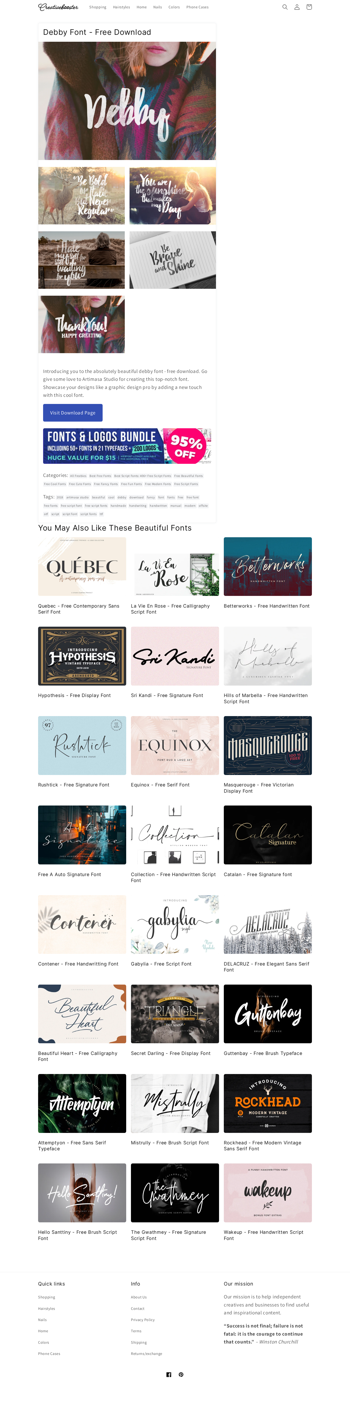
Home (43, 1330)
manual (175, 506)
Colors (43, 1342)
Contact (138, 1308)
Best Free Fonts (100, 476)
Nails (42, 1319)
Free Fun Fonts (131, 484)
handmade (118, 506)
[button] (285, 7)
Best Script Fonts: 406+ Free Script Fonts (142, 476)
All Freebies (78, 476)
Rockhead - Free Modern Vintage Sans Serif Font (262, 1146)
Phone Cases (49, 1353)
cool (111, 497)
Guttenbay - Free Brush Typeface (263, 1053)
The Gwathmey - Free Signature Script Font (168, 1235)
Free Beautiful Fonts (188, 476)
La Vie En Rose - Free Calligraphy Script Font (170, 609)
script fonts (88, 514)
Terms (136, 1330)
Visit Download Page (72, 412)
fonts (171, 497)
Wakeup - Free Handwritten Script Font (264, 1235)
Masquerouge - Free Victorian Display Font (259, 788)
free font (193, 497)
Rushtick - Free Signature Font (74, 785)
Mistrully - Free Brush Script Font (170, 1143)
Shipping (139, 1342)
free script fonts (96, 506)
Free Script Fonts (186, 484)
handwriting (138, 506)
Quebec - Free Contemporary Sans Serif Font (78, 609)
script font (70, 514)
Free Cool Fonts (55, 484)
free (180, 497)
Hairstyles (46, 1308)
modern (190, 506)
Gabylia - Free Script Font (161, 964)
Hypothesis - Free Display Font (74, 695)
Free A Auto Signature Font (69, 874)
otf (46, 514)
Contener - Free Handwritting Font (78, 964)
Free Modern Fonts (158, 484)
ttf (101, 514)
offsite (203, 506)
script (55, 514)
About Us (139, 1297)
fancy (151, 497)
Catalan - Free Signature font (258, 874)
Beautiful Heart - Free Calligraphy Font (77, 1056)
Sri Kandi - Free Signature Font (167, 695)
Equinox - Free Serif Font (160, 785)
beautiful (98, 497)
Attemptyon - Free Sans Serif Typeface (72, 1146)
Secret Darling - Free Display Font (170, 1053)
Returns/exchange (146, 1353)
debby (122, 497)
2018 (60, 497)
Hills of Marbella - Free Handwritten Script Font (266, 698)
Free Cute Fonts (80, 484)
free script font (71, 506)
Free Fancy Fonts (106, 484)
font (161, 497)
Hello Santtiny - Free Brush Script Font (77, 1235)
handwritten (158, 506)
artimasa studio (77, 497)
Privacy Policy (143, 1319)
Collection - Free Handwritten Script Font (173, 877)
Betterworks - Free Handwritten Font (267, 606)
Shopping (46, 1297)
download (137, 497)
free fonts (51, 506)
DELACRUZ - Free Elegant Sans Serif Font (266, 967)
